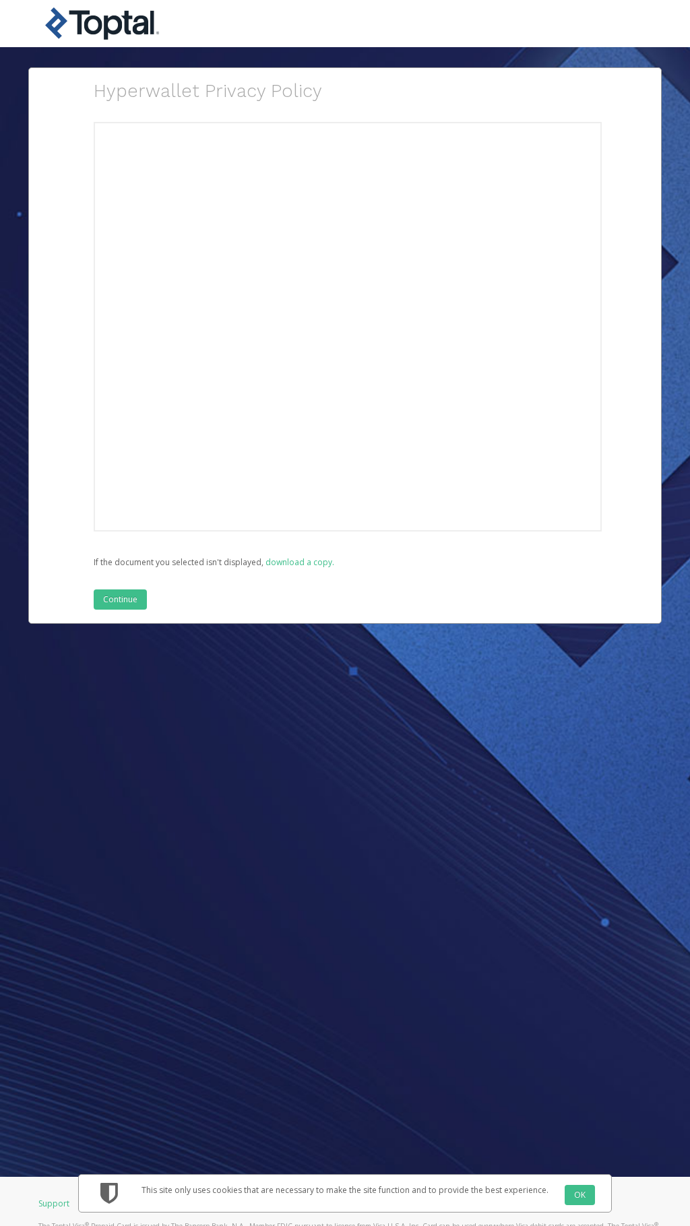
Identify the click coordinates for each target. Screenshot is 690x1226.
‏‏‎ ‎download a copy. (298, 562)
